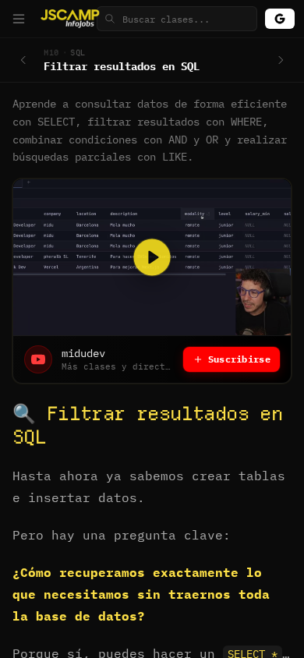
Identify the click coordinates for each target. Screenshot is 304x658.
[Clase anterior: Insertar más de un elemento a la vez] (23, 60)
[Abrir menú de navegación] (18, 18)
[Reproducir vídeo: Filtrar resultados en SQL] (152, 257)
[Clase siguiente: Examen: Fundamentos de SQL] (281, 60)
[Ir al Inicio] (72, 18)
